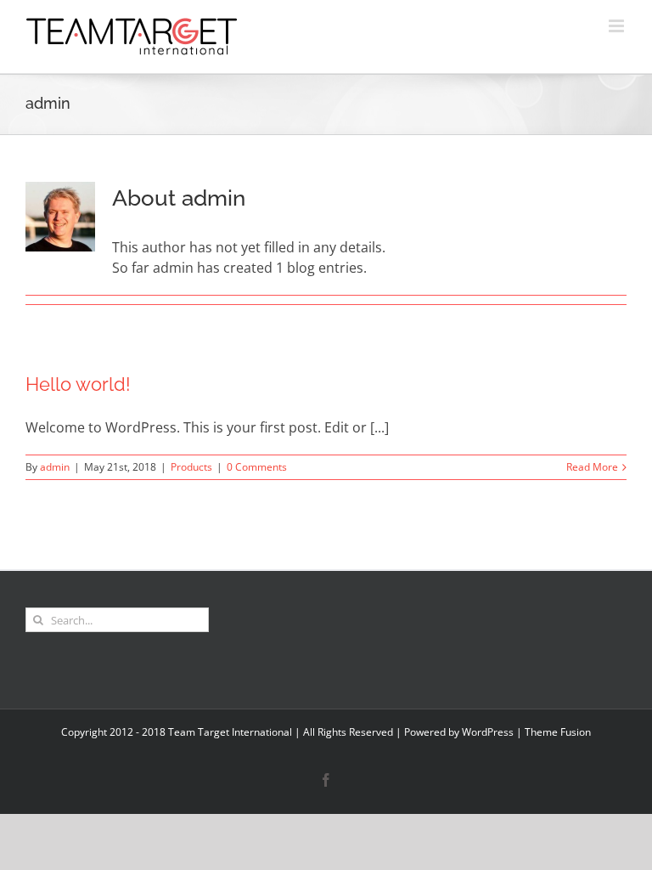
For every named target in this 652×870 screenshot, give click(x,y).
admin (55, 467)
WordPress (488, 732)
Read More (592, 467)
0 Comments (257, 467)
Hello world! (78, 384)
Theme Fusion (558, 732)
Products (191, 467)
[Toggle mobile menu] (618, 26)
